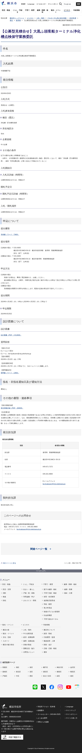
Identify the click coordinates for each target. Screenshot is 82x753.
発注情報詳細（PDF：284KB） (12, 408)
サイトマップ (71, 710)
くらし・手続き (28, 584)
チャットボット (53, 4)
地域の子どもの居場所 (52, 611)
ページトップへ (41, 571)
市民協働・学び (28, 597)
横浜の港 (6, 630)
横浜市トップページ (17, 18)
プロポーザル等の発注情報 (56, 18)
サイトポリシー (71, 714)
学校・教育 (48, 604)
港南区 (4, 672)
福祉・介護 (68, 593)
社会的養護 (48, 615)
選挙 (45, 652)
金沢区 (72, 667)
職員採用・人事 (49, 641)
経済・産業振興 (28, 637)
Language (69, 706)
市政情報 (46, 625)
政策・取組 (48, 633)
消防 (4, 593)
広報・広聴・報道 (50, 648)
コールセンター (41, 4)
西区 (31, 676)
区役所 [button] (23, 4)
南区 (72, 676)
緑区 (58, 676)
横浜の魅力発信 (8, 644)
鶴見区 (72, 672)
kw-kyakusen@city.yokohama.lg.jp (29, 529)
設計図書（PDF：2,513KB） (11, 335)
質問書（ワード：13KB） (10, 373)
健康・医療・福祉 (70, 584)
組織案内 (41, 710)
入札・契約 (40, 18)
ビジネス (30, 18)
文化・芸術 (7, 637)
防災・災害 (7, 589)
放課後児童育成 (49, 600)
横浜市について (49, 630)
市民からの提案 (43, 722)
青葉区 (4, 667)
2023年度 (72, 18)
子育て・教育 (48, 584)
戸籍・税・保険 (28, 593)
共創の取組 (27, 644)
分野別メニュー (28, 652)
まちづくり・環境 (29, 600)
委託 (11, 20)
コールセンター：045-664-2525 (49, 714)
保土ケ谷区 (47, 676)
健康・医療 (68, 589)
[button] (41, 549)
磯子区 (45, 667)
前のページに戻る (9, 563)
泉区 (31, 667)
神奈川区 (60, 667)
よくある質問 (42, 718)
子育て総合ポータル (51, 619)
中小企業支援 (28, 633)
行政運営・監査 (49, 637)
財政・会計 (48, 644)
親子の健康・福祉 (50, 589)
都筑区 (59, 672)
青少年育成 (48, 608)
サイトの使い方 (71, 718)
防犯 (4, 600)
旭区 (17, 667)
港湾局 (18, 20)
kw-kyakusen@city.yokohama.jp (54, 484)
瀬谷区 (45, 672)
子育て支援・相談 (50, 593)
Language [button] (31, 4)
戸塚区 (4, 676)
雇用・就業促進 (28, 641)
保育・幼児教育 (49, 597)
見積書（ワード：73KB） (10, 234)
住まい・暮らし (28, 589)
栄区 (31, 672)
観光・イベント (8, 625)
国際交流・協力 (28, 648)
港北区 (18, 672)
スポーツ (6, 641)
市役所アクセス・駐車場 (46, 706)
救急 (4, 597)
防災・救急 (6, 584)
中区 (17, 676)
